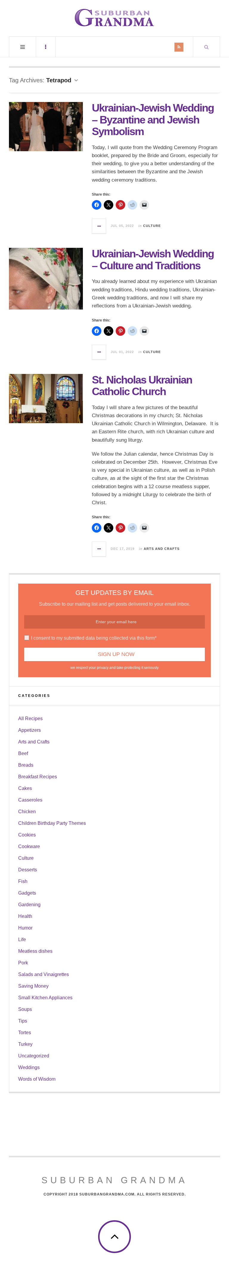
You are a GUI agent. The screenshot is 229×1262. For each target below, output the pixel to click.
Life (22, 939)
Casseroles (30, 799)
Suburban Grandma (114, 1180)
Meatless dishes (35, 951)
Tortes (24, 1032)
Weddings (29, 1067)
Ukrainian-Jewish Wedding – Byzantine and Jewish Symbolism (153, 119)
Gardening (29, 904)
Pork (23, 962)
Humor (25, 927)
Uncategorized (33, 1055)
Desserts (27, 869)
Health (25, 916)
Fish (22, 881)
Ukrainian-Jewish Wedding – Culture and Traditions (153, 260)
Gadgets (27, 893)
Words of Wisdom (36, 1079)
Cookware (29, 846)
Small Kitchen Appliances (45, 997)
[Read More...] (99, 226)
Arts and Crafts (162, 548)
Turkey (25, 1044)
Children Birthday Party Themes (52, 823)
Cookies (27, 834)
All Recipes (30, 718)
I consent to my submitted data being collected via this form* (94, 638)
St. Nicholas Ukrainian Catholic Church (142, 386)
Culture (152, 226)
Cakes (25, 788)
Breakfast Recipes (37, 776)
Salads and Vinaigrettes (43, 974)
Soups (25, 1009)
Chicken (27, 811)
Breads (25, 765)
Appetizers (29, 730)
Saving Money (33, 986)
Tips (22, 1020)
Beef (23, 753)
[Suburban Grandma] (114, 17)
